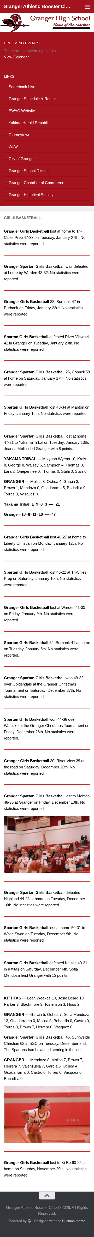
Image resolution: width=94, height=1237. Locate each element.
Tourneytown (19, 134)
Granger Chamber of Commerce (36, 182)
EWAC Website (22, 110)
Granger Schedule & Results (33, 98)
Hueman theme (73, 1221)
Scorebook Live (22, 86)
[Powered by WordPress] (29, 1221)
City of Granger (22, 158)
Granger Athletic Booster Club (37, 6)
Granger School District (29, 170)
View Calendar (16, 57)
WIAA (14, 146)
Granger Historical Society (31, 194)
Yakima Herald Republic (29, 122)
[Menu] (87, 6)
